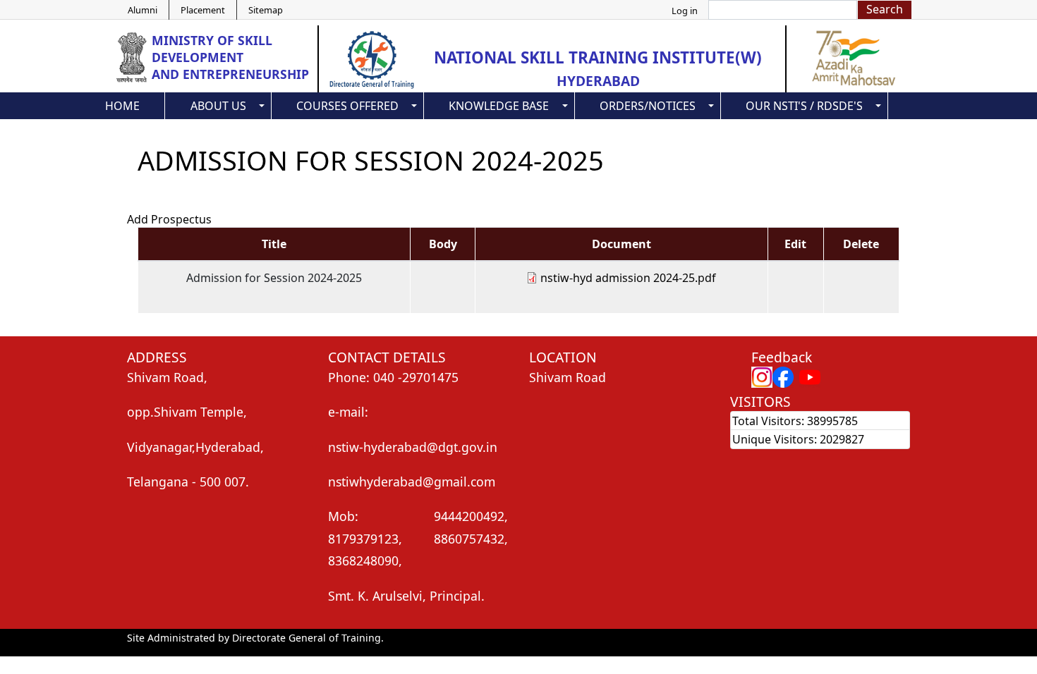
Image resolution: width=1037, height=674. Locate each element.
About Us (218, 106)
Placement (203, 10)
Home (122, 106)
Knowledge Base (499, 106)
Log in (685, 10)
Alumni (142, 10)
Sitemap (265, 10)
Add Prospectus (169, 219)
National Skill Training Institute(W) (598, 57)
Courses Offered (347, 106)
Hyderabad (598, 80)
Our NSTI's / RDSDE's (804, 106)
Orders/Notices (648, 106)
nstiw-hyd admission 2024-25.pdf (628, 278)
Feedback (781, 357)
